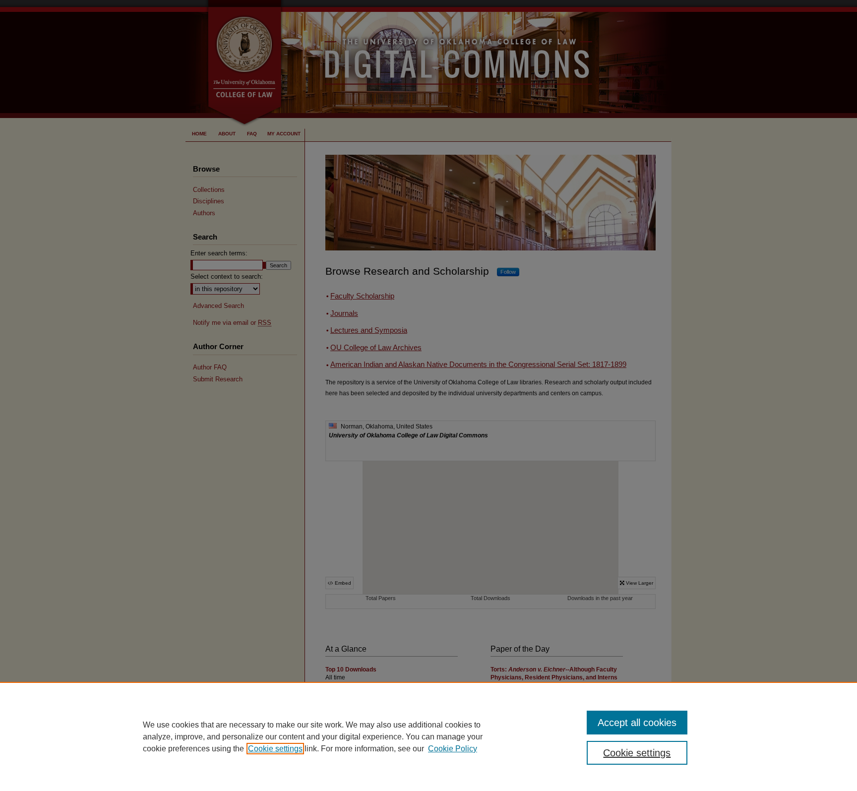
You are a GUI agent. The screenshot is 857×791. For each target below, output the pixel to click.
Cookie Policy (452, 748)
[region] (428, 736)
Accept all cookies (637, 722)
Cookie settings (275, 748)
